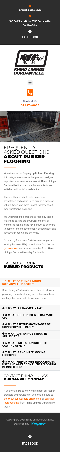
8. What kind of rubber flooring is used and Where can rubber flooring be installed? (29, 364)
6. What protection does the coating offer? (24, 344)
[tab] (30, 282)
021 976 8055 (30, 105)
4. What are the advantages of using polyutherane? (26, 326)
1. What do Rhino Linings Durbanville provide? (21, 283)
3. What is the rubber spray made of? (27, 316)
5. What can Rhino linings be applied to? (24, 335)
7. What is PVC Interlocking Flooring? (23, 354)
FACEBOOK (30, 37)
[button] (30, 82)
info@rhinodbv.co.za (30, 10)
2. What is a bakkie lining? (24, 308)
